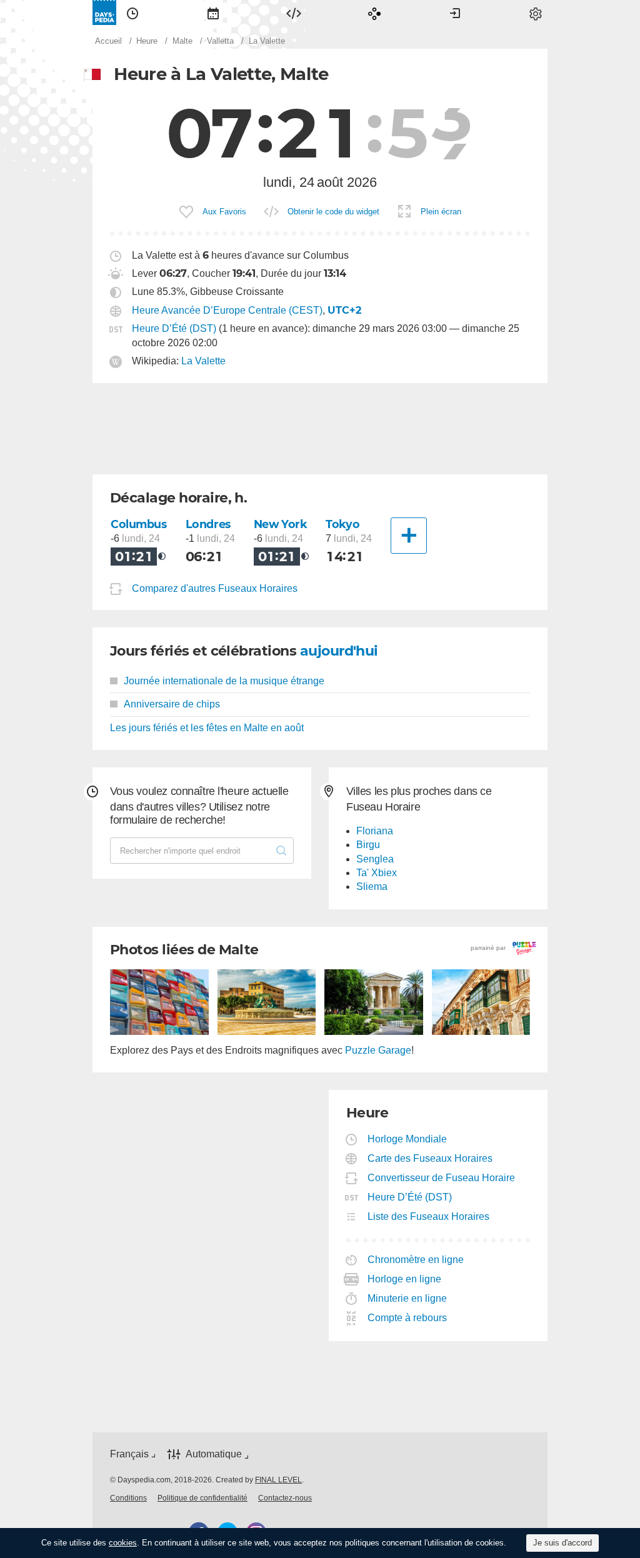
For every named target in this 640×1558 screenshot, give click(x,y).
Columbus (139, 524)
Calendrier (213, 12)
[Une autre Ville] (409, 535)
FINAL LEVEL (278, 1480)
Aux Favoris (224, 211)
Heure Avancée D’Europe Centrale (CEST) (227, 310)
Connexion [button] (455, 12)
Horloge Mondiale (407, 1139)
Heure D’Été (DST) (174, 328)
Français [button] (129, 1454)
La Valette (203, 361)
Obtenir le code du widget (333, 211)
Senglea (375, 859)
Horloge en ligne (404, 1279)
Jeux (374, 12)
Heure (132, 12)
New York (281, 524)
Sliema (372, 886)
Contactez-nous (285, 1498)
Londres (208, 524)
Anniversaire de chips (172, 704)
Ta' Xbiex (376, 872)
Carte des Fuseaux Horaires (430, 1158)
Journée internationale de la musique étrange (224, 681)
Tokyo (342, 524)
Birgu (368, 844)
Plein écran (441, 211)
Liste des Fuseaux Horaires (428, 1216)
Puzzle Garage (378, 1050)
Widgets (294, 12)
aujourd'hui (339, 650)
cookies (123, 1542)
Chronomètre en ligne (416, 1259)
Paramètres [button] (536, 12)
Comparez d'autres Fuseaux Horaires (215, 588)
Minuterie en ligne (407, 1298)
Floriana (374, 831)
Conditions (128, 1498)
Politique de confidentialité (203, 1498)
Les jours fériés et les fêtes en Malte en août (207, 727)
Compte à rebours (407, 1317)
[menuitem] (132, 12)
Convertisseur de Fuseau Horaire (441, 1177)
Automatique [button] (214, 1454)
